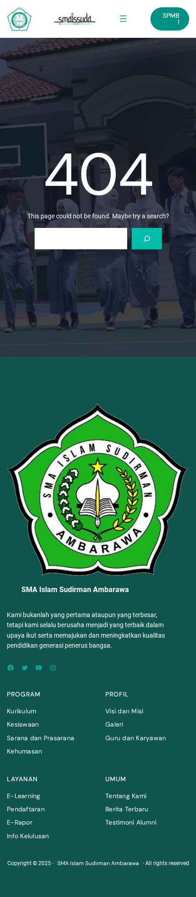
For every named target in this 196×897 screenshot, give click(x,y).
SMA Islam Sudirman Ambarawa (98, 863)
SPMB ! (171, 18)
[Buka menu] (123, 18)
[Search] (146, 238)
